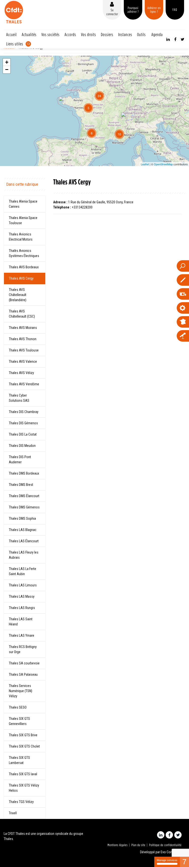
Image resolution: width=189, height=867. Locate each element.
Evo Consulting (171, 852)
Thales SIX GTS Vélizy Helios (24, 787)
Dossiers (107, 34)
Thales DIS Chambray (23, 412)
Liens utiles (14, 43)
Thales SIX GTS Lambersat (19, 760)
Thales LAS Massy (21, 596)
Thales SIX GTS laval (23, 774)
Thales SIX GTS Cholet (24, 746)
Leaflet (145, 164)
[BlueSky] (182, 39)
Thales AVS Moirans (23, 328)
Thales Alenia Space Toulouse (23, 220)
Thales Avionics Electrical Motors (20, 236)
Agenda (157, 34)
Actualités (29, 34)
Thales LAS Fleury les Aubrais (23, 554)
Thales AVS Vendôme (24, 384)
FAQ (175, 9)
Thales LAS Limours (23, 585)
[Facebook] (175, 39)
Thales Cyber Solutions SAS (19, 397)
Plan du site (138, 845)
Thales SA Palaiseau (23, 674)
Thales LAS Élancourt (24, 541)
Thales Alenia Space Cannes (23, 203)
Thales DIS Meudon (22, 446)
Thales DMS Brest (21, 485)
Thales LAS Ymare (21, 635)
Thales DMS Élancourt (24, 496)
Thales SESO (18, 707)
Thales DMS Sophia (22, 518)
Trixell (13, 813)
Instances (125, 34)
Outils (141, 34)
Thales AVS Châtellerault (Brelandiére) (17, 295)
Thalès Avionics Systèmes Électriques (24, 253)
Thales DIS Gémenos (23, 423)
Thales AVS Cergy (21, 278)
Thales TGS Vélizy (21, 802)
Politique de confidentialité (165, 845)
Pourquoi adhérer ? (133, 9)
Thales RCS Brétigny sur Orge (23, 649)
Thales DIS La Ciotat (23, 434)
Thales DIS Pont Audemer (20, 459)
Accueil (11, 34)
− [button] (6, 69)
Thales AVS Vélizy (21, 373)
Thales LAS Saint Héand (20, 621)
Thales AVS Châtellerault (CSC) (22, 313)
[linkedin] (168, 39)
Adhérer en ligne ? (154, 9)
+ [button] (6, 62)
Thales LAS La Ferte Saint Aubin (22, 571)
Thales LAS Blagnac (22, 530)
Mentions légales (118, 845)
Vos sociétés (50, 34)
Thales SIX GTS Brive (23, 735)
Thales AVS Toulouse (24, 350)
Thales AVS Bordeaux (24, 267)
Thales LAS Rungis (22, 608)
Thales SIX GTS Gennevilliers (19, 721)
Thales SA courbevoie (24, 663)
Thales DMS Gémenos (24, 507)
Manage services (167, 860)
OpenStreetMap (163, 164)
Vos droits (88, 34)
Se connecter (112, 11)
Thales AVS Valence (23, 361)
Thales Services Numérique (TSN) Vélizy (20, 691)
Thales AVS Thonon (22, 339)
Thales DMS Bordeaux (24, 473)
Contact (28, 44)
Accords (70, 34)
